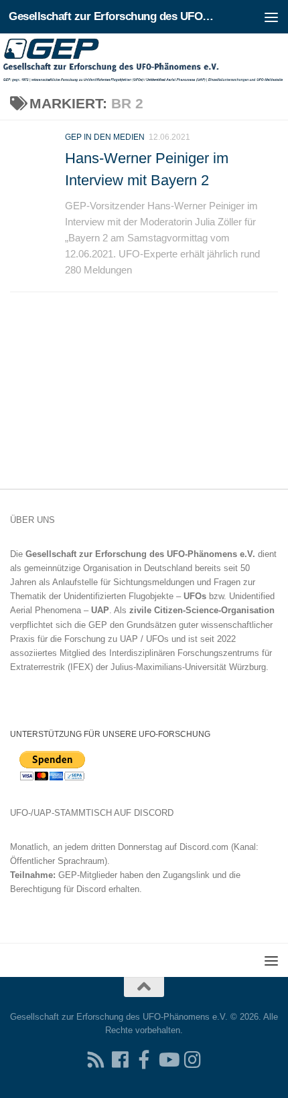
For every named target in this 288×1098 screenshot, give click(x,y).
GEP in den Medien (105, 137)
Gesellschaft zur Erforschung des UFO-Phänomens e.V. (112, 16)
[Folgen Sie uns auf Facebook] (120, 1060)
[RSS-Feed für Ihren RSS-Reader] (95, 1060)
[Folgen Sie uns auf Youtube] (168, 1060)
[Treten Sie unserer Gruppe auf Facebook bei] (144, 1060)
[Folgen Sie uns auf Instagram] (192, 1060)
